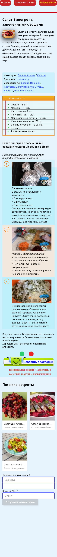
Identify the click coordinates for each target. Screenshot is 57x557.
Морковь (35, 82)
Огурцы (39, 86)
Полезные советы (25, 2)
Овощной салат (26, 75)
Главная (5, 2)
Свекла (25, 82)
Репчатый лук (26, 86)
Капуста (8, 90)
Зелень (29, 90)
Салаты (41, 75)
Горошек (19, 90)
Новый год (23, 79)
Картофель (10, 86)
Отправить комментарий (20, 502)
